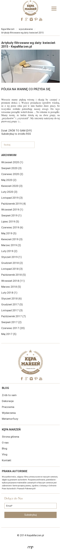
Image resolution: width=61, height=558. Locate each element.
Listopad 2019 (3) (12, 197)
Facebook (21, 19)
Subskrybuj (30, 515)
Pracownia (8, 407)
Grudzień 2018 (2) (12, 262)
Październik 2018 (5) (13, 274)
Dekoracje (8, 401)
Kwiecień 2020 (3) (12, 185)
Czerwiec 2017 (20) (13, 328)
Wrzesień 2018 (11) (13, 280)
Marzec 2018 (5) (11, 286)
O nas (5, 442)
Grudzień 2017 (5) (12, 304)
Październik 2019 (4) (13, 203)
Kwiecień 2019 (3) (12, 239)
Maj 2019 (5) (8, 233)
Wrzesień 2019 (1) (12, 209)
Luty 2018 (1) (9, 292)
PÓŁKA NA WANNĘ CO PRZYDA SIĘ (25, 89)
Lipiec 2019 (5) (10, 221)
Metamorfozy (10, 418)
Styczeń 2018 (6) (11, 298)
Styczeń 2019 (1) (11, 257)
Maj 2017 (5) (8, 334)
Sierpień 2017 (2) (11, 322)
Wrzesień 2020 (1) (12, 162)
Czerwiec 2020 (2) (12, 174)
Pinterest (36, 19)
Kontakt (6, 460)
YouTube (40, 19)
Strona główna (10, 436)
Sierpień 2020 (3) (11, 168)
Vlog (4, 454)
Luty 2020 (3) (9, 191)
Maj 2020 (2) (8, 180)
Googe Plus (26, 19)
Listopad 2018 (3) (12, 268)
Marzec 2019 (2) (11, 245)
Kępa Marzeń (7, 29)
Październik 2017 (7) (13, 316)
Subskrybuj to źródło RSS (16, 133)
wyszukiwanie (26, 29)
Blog (4, 448)
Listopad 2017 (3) (12, 310)
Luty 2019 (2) (9, 251)
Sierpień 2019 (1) (11, 215)
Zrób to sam (9, 395)
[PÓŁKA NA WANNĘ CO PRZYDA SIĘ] (30, 81)
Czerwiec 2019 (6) (12, 227)
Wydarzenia (9, 412)
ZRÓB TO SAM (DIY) (20, 130)
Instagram (31, 19)
